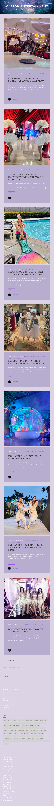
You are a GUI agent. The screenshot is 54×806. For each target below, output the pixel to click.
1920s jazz (6, 720)
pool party (40, 738)
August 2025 (7, 768)
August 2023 (7, 793)
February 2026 (8, 757)
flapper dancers (8, 733)
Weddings (10, 76)
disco (42, 728)
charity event (7, 725)
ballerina (21, 720)
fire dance (43, 730)
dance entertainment (26, 728)
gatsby (16, 733)
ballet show (43, 720)
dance (16, 728)
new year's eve (7, 738)
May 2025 (6, 773)
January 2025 (7, 777)
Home (18, 10)
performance (31, 738)
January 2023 (7, 796)
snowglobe (24, 741)
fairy (27, 730)
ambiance (14, 720)
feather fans (34, 730)
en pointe (6, 730)
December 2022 (8, 798)
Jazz (9, 626)
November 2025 (8, 762)
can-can (30, 722)
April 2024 (6, 784)
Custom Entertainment (30, 73)
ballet (36, 720)
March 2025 (7, 775)
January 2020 (7, 800)
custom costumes (8, 728)
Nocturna (16, 99)
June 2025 (6, 771)
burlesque (23, 722)
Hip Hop (5, 700)
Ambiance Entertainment (30, 170)
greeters (33, 733)
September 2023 (8, 791)
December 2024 (8, 780)
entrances (21, 730)
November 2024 (8, 782)
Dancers (18, 542)
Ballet (37, 356)
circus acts (16, 725)
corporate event (34, 725)
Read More (11, 94)
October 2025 (7, 764)
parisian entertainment (20, 738)
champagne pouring (40, 722)
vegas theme (46, 741)
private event (7, 741)
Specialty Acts (40, 73)
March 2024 (7, 786)
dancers (36, 728)
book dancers (14, 722)
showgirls (16, 741)
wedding (6, 743)
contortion (25, 725)
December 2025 (8, 759)
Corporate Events (27, 624)
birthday (6, 722)
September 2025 (8, 766)
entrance (13, 730)
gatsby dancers (24, 733)
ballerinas (29, 720)
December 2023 (8, 789)
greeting (40, 733)
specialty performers (34, 741)
